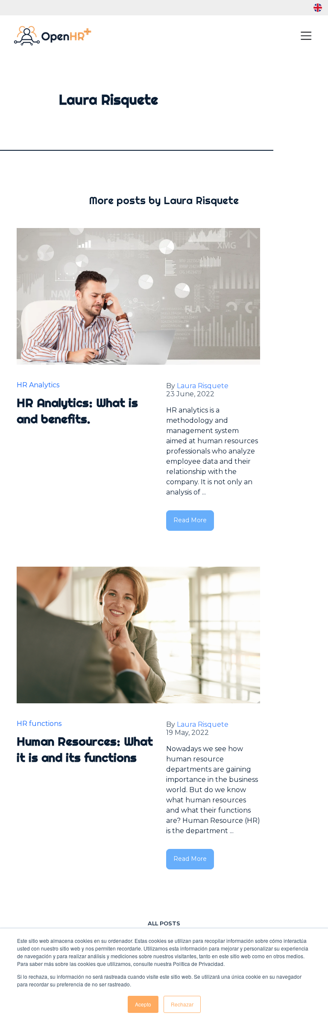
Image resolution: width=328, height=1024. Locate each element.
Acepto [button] (143, 1004)
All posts (164, 923)
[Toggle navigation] (306, 35)
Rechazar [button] (182, 1004)
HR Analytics (38, 385)
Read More (190, 520)
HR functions (39, 724)
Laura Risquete (202, 386)
